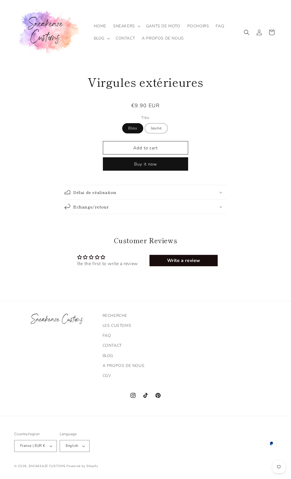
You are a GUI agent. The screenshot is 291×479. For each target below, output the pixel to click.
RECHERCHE (115, 315)
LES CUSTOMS (117, 325)
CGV (107, 375)
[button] (126, 26)
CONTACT (112, 345)
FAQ (107, 335)
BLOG (108, 355)
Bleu (132, 128)
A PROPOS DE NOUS (124, 365)
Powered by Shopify (82, 466)
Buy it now (145, 164)
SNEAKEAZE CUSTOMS (47, 466)
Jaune (156, 128)
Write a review (183, 260)
